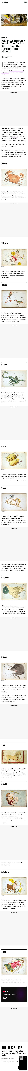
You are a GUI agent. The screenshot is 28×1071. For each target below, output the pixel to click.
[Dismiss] (25, 1057)
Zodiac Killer (14, 136)
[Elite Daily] (4, 2)
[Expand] (20, 1057)
